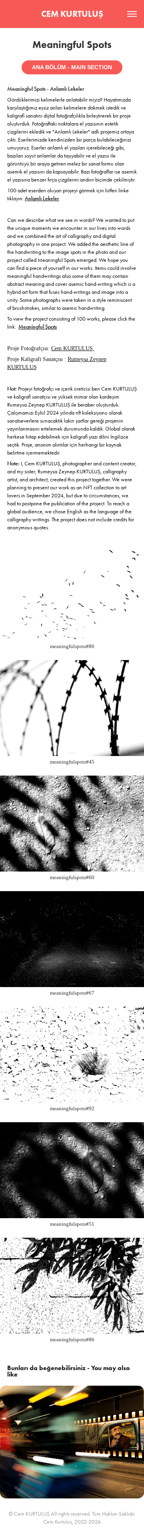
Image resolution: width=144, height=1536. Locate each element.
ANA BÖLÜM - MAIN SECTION (72, 67)
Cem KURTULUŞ (72, 348)
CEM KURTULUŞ (72, 13)
